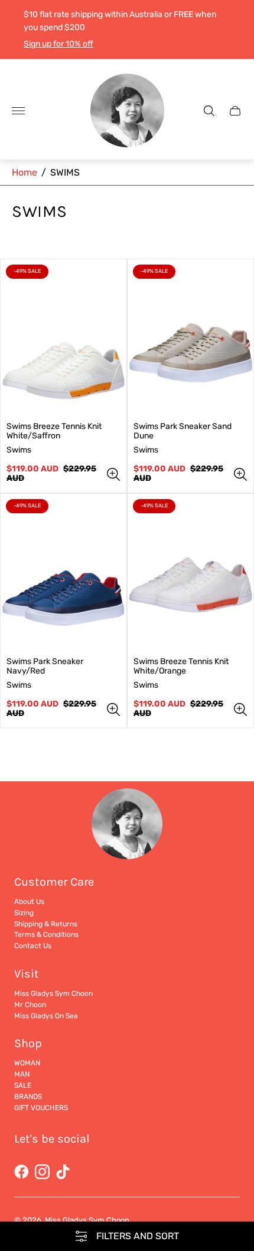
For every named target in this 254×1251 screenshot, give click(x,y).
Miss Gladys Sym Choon (53, 993)
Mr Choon (30, 1005)
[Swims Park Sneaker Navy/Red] (63, 572)
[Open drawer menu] (18, 111)
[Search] (209, 111)
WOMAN (27, 1063)
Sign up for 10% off (58, 44)
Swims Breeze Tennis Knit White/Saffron (54, 431)
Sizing (24, 913)
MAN (22, 1074)
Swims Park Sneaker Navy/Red (44, 666)
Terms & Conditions (46, 934)
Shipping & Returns (45, 924)
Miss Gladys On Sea (46, 1016)
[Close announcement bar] (236, 29)
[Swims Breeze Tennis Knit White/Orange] (190, 572)
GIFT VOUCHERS (41, 1108)
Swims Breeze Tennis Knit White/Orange (181, 666)
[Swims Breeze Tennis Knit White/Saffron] (63, 337)
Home (24, 172)
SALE (22, 1085)
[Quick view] (113, 474)
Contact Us (32, 946)
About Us (29, 901)
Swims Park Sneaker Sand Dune (182, 431)
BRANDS (28, 1096)
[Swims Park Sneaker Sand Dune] (190, 337)
